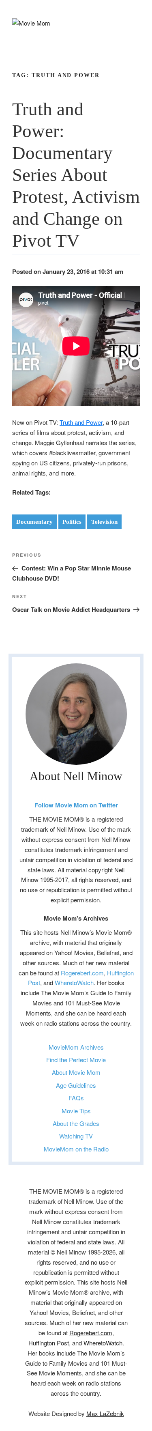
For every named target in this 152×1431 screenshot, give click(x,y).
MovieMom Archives (76, 1047)
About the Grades (76, 1123)
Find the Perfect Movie (76, 1059)
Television (104, 522)
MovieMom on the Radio (76, 1149)
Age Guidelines (76, 1085)
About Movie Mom (76, 1072)
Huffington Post (48, 1342)
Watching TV (76, 1136)
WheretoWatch (74, 982)
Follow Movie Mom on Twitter (76, 804)
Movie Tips (76, 1110)
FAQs (76, 1097)
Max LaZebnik (105, 1413)
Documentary (34, 522)
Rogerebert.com (82, 972)
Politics (71, 522)
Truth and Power (81, 422)
